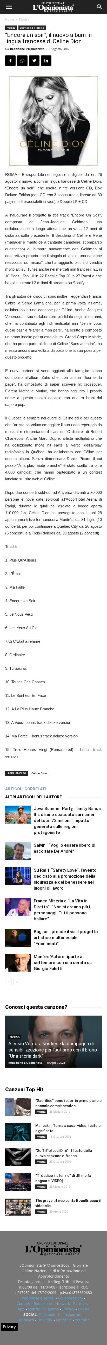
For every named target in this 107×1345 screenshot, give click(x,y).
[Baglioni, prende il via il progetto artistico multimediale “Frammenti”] (18, 938)
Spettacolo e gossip (32, 27)
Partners (80, 1303)
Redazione (43, 1303)
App (21, 1308)
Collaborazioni (70, 1298)
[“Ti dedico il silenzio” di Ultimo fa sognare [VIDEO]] (18, 1182)
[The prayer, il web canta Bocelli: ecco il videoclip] (18, 1207)
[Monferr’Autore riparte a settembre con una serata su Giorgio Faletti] (18, 963)
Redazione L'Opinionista (27, 49)
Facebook (47, 1314)
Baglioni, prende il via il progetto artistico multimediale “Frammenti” (66, 937)
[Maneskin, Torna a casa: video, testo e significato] (18, 1132)
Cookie (83, 1308)
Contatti (23, 1303)
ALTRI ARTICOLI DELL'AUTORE (33, 797)
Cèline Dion (39, 773)
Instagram (72, 1314)
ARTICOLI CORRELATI (25, 789)
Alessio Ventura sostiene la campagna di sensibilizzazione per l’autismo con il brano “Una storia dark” (52, 1050)
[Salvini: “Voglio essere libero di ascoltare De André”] (18, 851)
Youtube (82, 1319)
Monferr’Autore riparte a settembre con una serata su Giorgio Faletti (63, 962)
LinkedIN (45, 1319)
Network (62, 1303)
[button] (99, 7)
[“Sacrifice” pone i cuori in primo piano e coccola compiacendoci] (18, 1107)
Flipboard (25, 1319)
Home (9, 19)
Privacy (68, 1308)
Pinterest (64, 1319)
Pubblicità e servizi (38, 1298)
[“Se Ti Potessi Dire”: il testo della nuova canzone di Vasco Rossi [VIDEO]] (18, 1157)
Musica (24, 19)
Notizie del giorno (43, 1308)
